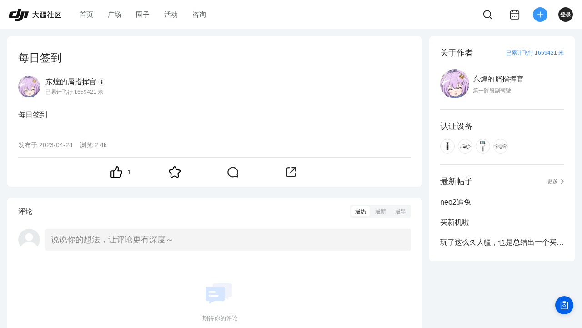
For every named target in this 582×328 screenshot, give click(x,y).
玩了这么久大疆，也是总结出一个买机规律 (502, 242)
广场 (114, 14)
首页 (86, 14)
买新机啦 (454, 222)
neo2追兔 (455, 202)
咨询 (199, 14)
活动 (171, 14)
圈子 (143, 14)
